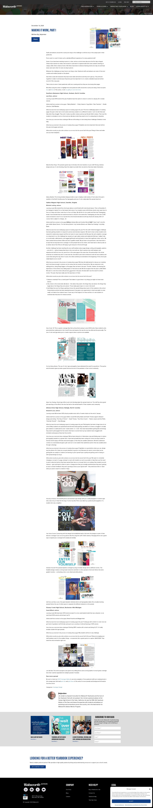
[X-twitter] (38, 790)
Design (60, 687)
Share (35, 39)
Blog (67, 793)
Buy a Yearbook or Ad (94, 789)
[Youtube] (44, 790)
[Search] (133, 2)
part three (71, 681)
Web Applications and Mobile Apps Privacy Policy (136, 805)
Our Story (68, 789)
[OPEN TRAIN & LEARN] (107, 6)
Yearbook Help (93, 796)
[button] (150, 789)
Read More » (34, 739)
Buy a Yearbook (111, 2)
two (47, 90)
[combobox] (142, 2)
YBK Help (126, 2)
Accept (131, 801)
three (52, 90)
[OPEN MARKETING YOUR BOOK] (127, 6)
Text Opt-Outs (93, 800)
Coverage (55, 687)
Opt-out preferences (119, 805)
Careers (68, 796)
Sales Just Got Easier (36, 737)
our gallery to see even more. (73, 90)
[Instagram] (26, 790)
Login (120, 2)
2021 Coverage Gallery (64, 679)
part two (63, 681)
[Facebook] (32, 790)
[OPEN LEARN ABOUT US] (148, 6)
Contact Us (92, 793)
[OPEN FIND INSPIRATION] (93, 6)
